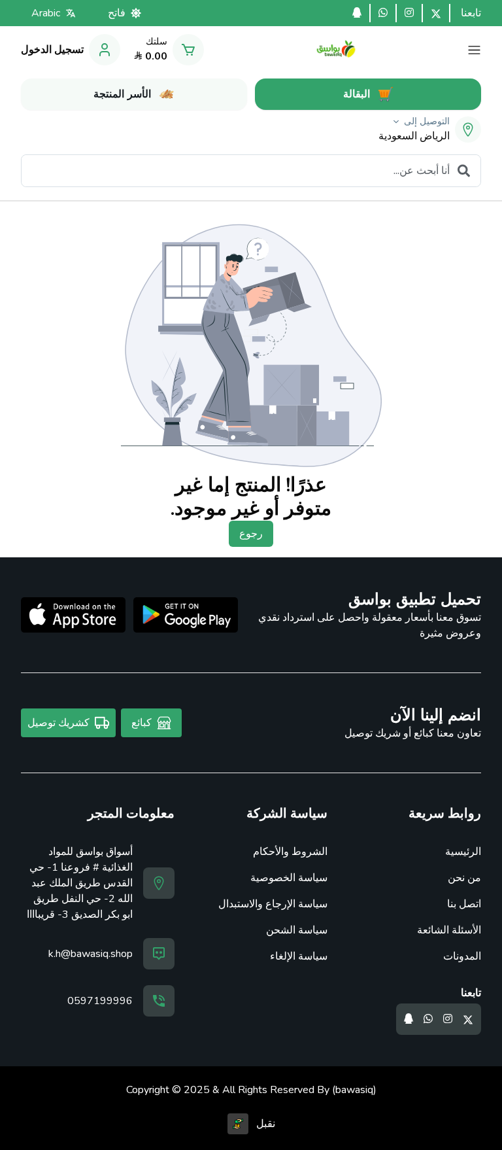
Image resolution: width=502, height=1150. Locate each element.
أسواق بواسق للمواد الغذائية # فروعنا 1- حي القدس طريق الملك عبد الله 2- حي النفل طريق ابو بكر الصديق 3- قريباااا (80, 883)
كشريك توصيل (58, 723)
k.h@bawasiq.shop (90, 954)
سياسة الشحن (296, 930)
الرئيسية (463, 852)
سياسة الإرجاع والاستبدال (272, 904)
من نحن (464, 878)
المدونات (462, 956)
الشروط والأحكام (290, 852)
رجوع (251, 534)
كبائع (141, 723)
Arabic (45, 13)
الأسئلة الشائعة (449, 930)
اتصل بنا (464, 904)
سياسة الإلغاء (298, 956)
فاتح (117, 13)
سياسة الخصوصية (288, 878)
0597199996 (100, 1001)
